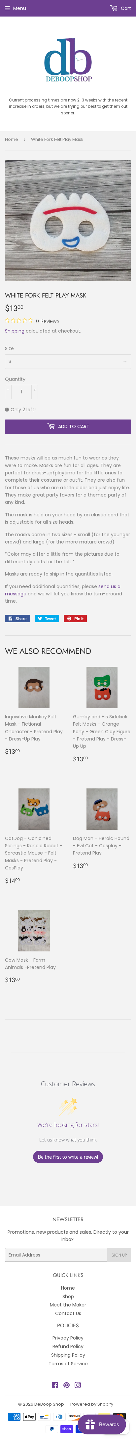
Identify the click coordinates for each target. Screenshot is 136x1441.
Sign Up (119, 1255)
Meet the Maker (68, 1304)
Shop (68, 1296)
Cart (125, 8)
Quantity (15, 379)
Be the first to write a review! (68, 1157)
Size (9, 348)
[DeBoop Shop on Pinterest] (66, 1386)
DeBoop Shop (49, 1404)
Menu (19, 8)
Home (11, 139)
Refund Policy (68, 1346)
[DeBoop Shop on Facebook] (54, 1386)
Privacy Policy (68, 1338)
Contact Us (68, 1313)
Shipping (14, 331)
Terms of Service (68, 1363)
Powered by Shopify (91, 1404)
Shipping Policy (68, 1355)
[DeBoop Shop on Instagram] (78, 1386)
